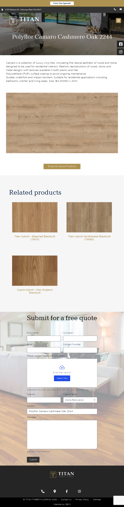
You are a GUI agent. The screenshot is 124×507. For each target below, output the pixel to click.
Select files (62, 378)
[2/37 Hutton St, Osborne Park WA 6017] (56, 491)
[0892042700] (43, 491)
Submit (33, 460)
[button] (118, 20)
